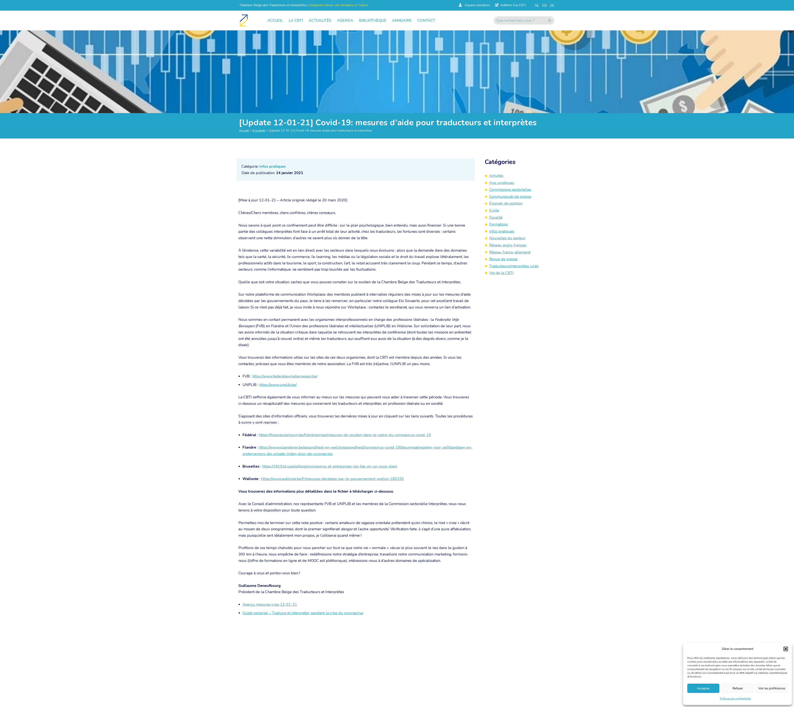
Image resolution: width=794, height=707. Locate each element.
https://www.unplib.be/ (278, 384)
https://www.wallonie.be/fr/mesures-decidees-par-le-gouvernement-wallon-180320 (332, 478)
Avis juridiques (501, 182)
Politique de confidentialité (735, 698)
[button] (786, 649)
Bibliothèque (372, 20)
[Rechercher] (549, 20)
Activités (496, 175)
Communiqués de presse (510, 196)
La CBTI (296, 20)
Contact (426, 20)
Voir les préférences (771, 688)
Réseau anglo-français (507, 245)
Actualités (320, 20)
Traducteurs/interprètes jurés (513, 266)
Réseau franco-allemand (510, 252)
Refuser (737, 688)
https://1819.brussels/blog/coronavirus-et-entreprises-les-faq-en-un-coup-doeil (329, 466)
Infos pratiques (272, 166)
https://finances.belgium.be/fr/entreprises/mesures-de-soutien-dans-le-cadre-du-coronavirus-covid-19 (345, 434)
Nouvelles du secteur (507, 238)
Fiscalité (496, 217)
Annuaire (402, 20)
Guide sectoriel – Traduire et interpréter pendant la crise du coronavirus (303, 612)
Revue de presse (503, 259)
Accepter (703, 688)
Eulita (494, 210)
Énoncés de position (506, 203)
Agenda (345, 20)
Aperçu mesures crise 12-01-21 (270, 604)
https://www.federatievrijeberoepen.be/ (285, 376)
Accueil (275, 20)
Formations (498, 224)
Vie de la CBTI (501, 273)
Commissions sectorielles (510, 189)
